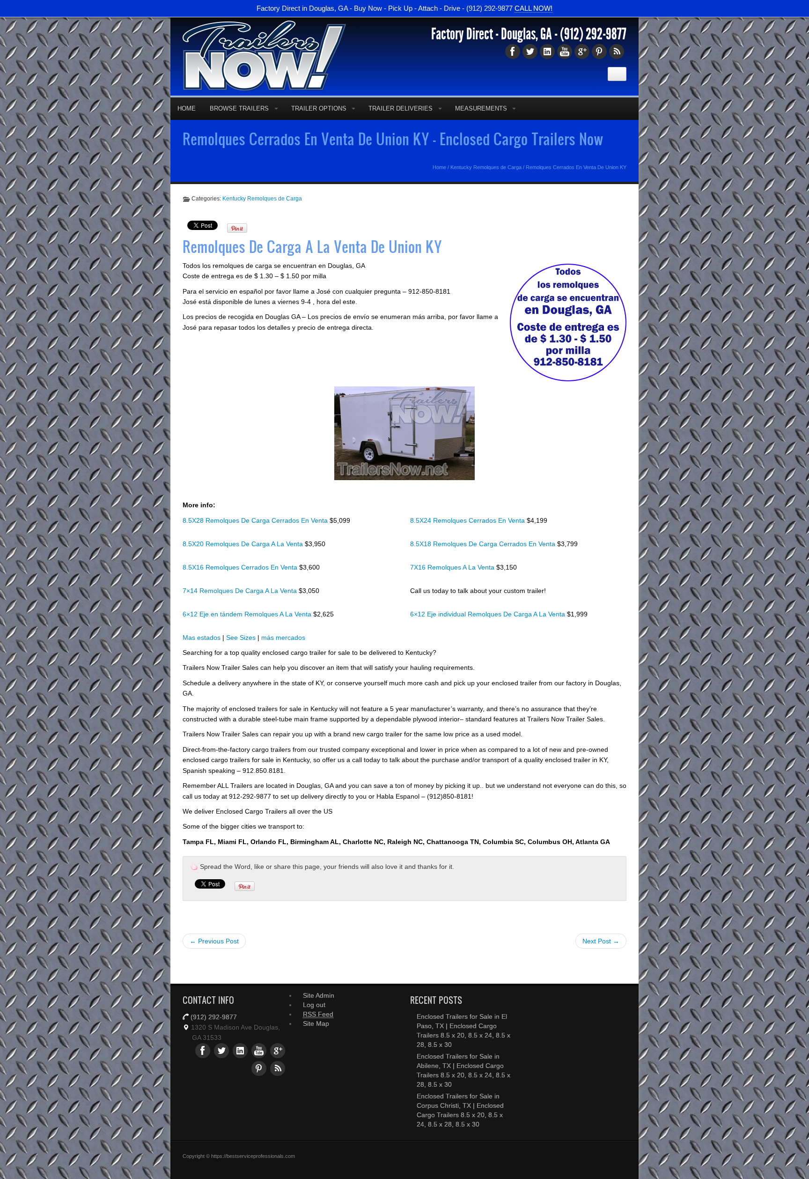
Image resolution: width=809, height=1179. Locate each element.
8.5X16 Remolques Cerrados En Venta (241, 567)
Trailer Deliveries (400, 108)
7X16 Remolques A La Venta (453, 567)
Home (186, 108)
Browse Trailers (239, 108)
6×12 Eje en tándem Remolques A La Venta (248, 614)
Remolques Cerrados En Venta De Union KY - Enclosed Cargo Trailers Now (393, 138)
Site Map (316, 1023)
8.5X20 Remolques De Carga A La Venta (244, 544)
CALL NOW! (533, 8)
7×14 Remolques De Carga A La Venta (241, 590)
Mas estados (202, 637)
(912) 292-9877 (593, 34)
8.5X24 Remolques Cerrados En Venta (468, 520)
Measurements (481, 108)
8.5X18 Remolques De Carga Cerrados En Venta (483, 544)
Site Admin (318, 995)
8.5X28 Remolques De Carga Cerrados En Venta (256, 520)
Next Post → (600, 941)
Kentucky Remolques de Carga (486, 167)
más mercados (283, 637)
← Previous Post (214, 941)
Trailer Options (318, 108)
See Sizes (241, 637)
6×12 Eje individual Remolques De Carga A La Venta (488, 614)
